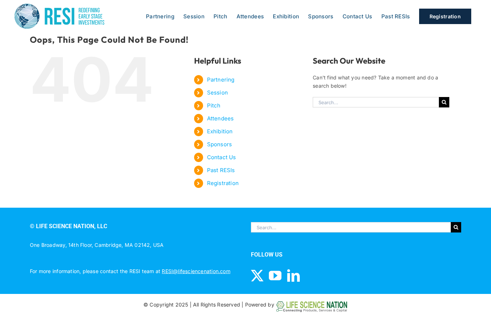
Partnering (221, 79)
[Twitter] (257, 275)
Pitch (214, 105)
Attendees (220, 118)
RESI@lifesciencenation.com (196, 271)
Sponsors (219, 144)
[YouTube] (275, 275)
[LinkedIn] (293, 275)
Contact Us (221, 157)
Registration (223, 183)
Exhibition (220, 131)
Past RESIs (221, 170)
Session (217, 92)
